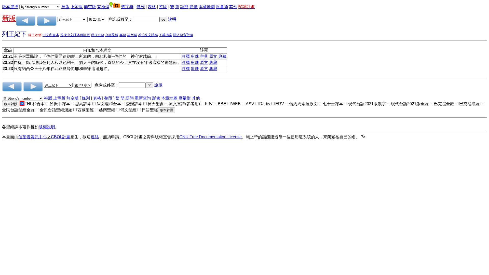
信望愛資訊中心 (32, 137)
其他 (233, 7)
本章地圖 (207, 7)
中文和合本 (51, 35)
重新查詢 (143, 98)
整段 (163, 7)
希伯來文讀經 (148, 35)
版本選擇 (10, 7)
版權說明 (47, 127)
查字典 (127, 7)
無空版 (90, 7)
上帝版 (77, 7)
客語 (122, 35)
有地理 (103, 7)
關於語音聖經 (183, 35)
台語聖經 (111, 35)
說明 (172, 19)
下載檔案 (165, 35)
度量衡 (222, 7)
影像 (193, 7)
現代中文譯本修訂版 (75, 35)
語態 (184, 7)
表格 (152, 7)
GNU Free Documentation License (210, 137)
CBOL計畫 (60, 137)
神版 (65, 7)
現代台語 (97, 35)
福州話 (132, 35)
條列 (141, 7)
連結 (95, 137)
